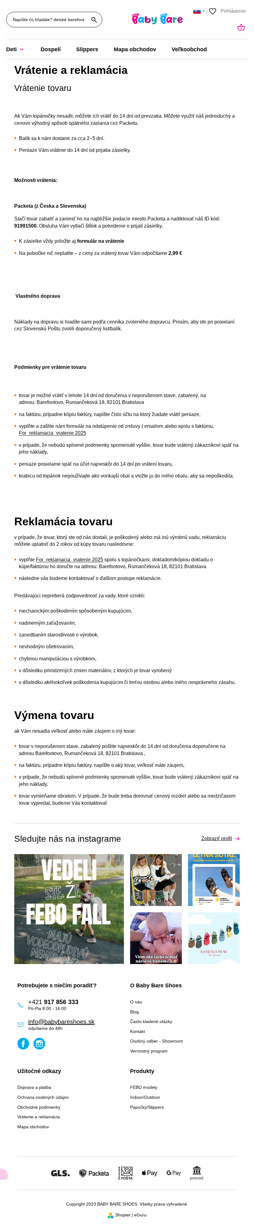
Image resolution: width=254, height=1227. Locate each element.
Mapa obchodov (33, 1126)
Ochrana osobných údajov (43, 1097)
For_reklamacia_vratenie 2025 (52, 433)
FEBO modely (143, 1087)
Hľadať (94, 20)
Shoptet (122, 1214)
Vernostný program (149, 1050)
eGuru (140, 1214)
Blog (134, 1011)
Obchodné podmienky (38, 1107)
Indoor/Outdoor (145, 1097)
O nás (136, 1001)
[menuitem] (19, 49)
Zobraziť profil (216, 838)
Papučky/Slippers (147, 1107)
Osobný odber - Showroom (156, 1041)
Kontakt (137, 1031)
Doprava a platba (34, 1087)
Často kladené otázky (151, 1021)
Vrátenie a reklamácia (38, 1116)
